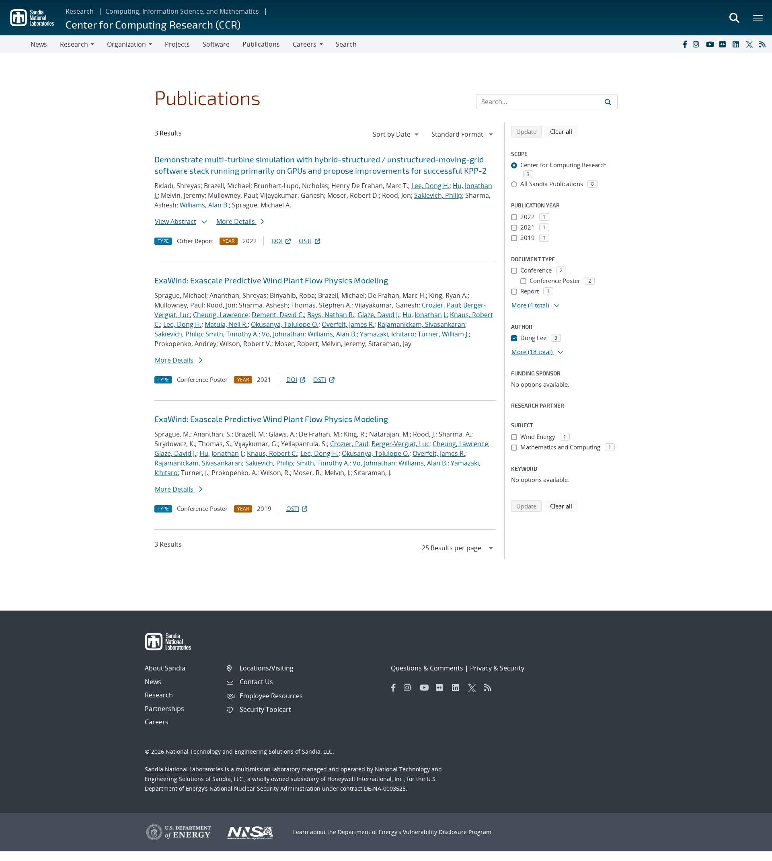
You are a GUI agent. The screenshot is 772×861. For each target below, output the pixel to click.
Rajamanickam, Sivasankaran (421, 324)
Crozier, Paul (441, 305)
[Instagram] (697, 44)
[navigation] (396, 134)
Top (748, 851)
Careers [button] (304, 44)
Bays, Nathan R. (330, 314)
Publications (261, 44)
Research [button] (74, 44)
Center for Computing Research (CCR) (153, 24)
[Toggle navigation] (15, 44)
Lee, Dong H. (430, 185)
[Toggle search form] (734, 18)
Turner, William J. (443, 334)
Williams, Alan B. (204, 205)
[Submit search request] (608, 101)
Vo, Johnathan (283, 334)
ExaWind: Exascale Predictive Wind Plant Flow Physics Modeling (271, 280)
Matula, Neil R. (226, 324)
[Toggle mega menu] (758, 18)
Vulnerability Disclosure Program (447, 832)
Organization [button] (126, 44)
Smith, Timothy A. (232, 334)
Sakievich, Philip (438, 195)
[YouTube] (711, 44)
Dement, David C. (278, 314)
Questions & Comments (427, 668)
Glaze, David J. (378, 314)
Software (216, 44)
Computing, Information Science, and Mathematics (182, 11)
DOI (277, 241)
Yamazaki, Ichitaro (387, 334)
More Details (236, 221)
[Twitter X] (751, 44)
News (39, 44)
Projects (177, 44)
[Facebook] (684, 44)
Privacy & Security (497, 668)
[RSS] (764, 44)
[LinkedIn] (737, 44)
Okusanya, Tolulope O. (284, 324)
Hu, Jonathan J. (424, 314)
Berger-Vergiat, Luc (400, 443)
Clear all (563, 131)
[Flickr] (724, 44)
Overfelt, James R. (348, 324)
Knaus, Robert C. (272, 453)
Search (346, 44)
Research (80, 11)
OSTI (305, 241)
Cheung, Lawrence (220, 314)
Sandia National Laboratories (184, 769)
